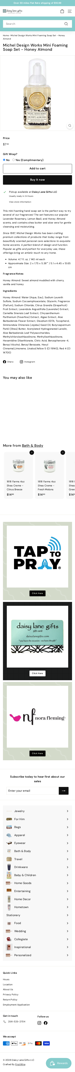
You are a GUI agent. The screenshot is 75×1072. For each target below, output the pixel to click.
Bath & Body (32, 445)
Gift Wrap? (10, 154)
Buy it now (37, 180)
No (8, 160)
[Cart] (62, 11)
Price (6, 138)
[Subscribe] (64, 791)
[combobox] (37, 24)
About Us (8, 989)
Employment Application (16, 1004)
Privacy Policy (10, 994)
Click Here (37, 593)
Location (8, 984)
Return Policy (10, 999)
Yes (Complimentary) (30, 160)
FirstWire (20, 1064)
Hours (6, 979)
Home (6, 35)
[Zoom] (70, 125)
